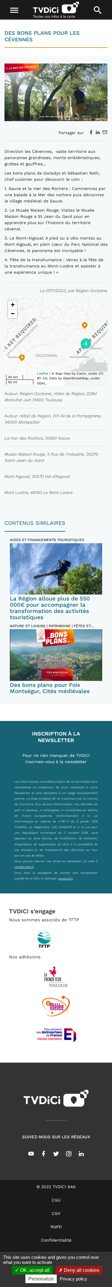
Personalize (41, 1278)
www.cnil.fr (65, 878)
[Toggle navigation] (14, 10)
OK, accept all (34, 1270)
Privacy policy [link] (73, 1278)
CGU (56, 1200)
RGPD (56, 1226)
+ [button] (13, 304)
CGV (56, 1213)
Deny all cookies (81, 1270)
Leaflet (42, 373)
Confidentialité (56, 1240)
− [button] (13, 313)
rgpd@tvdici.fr (24, 866)
